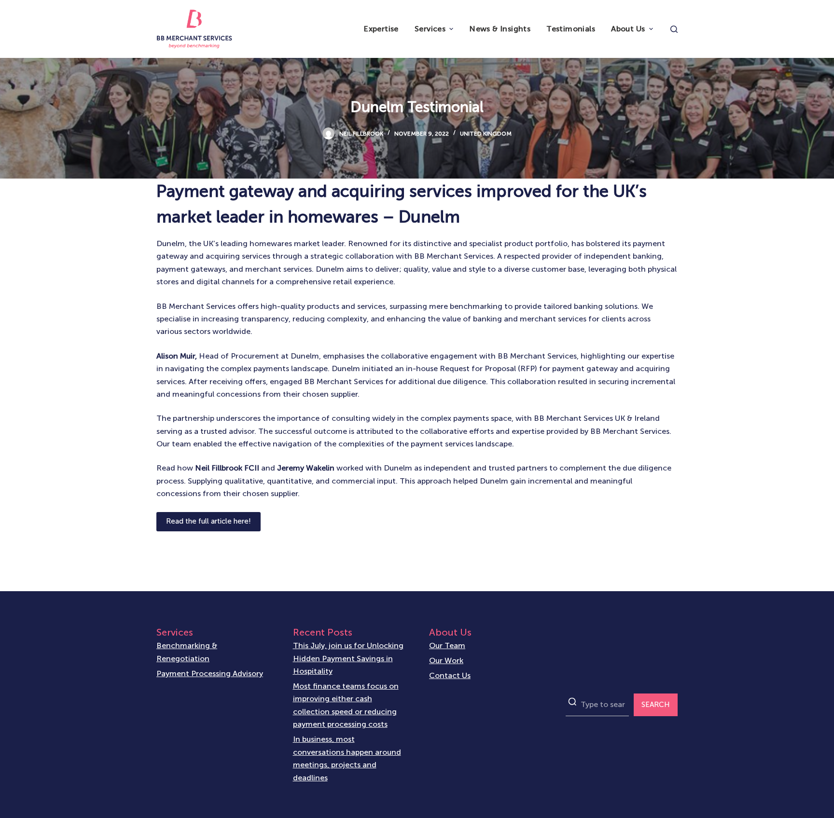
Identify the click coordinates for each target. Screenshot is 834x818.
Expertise (381, 28)
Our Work (446, 660)
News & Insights (499, 28)
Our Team (447, 645)
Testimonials (570, 28)
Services (430, 28)
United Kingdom (486, 133)
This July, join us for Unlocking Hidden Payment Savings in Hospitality (348, 658)
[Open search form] (674, 29)
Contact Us (450, 675)
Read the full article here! (208, 521)
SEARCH (655, 704)
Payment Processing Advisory (209, 673)
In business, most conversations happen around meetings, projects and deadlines (347, 758)
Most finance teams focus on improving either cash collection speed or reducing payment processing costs (346, 705)
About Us (628, 28)
